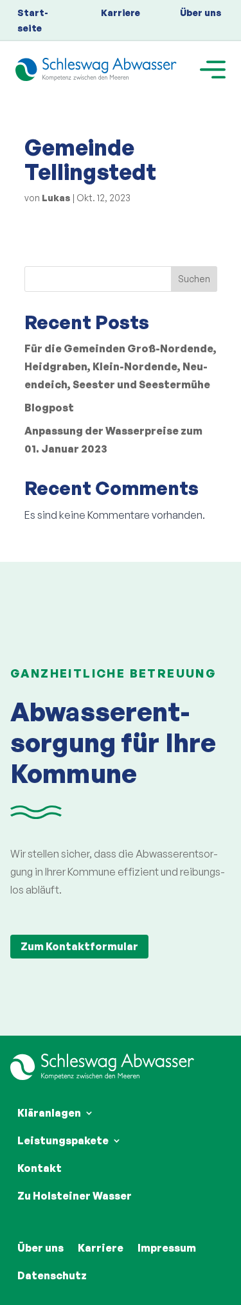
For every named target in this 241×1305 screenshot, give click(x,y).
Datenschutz (52, 1275)
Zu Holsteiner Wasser (74, 1195)
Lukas (56, 197)
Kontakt (39, 1168)
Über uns (201, 12)
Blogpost (49, 407)
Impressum (167, 1247)
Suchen (194, 278)
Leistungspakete (63, 1140)
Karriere (120, 12)
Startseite (32, 20)
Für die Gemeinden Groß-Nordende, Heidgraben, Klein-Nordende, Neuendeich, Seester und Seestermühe (120, 366)
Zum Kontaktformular (79, 946)
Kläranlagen (49, 1112)
